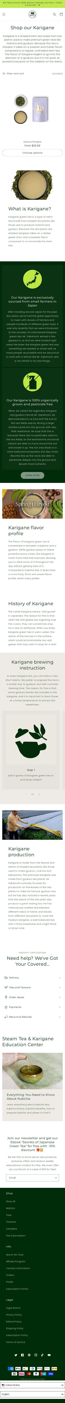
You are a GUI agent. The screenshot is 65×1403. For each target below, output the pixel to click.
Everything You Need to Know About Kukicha (31, 1096)
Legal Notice (13, 1307)
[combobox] (32, 1385)
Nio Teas (28, 1379)
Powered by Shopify (38, 1379)
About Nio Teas (14, 1254)
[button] (3, 14)
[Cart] (61, 14)
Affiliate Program (15, 1261)
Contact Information (18, 1268)
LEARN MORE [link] (32, 475)
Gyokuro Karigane (33, 142)
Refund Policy (13, 1321)
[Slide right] (39, 794)
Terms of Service (15, 1342)
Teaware (11, 1221)
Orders (10, 1275)
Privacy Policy (14, 1314)
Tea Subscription (16, 1235)
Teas (8, 1215)
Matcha (10, 1208)
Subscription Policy (17, 1335)
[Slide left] (26, 794)
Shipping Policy (15, 1328)
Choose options (33, 152)
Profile (9, 1281)
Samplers (11, 1228)
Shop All (10, 1201)
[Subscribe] (55, 1177)
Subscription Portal (17, 1288)
